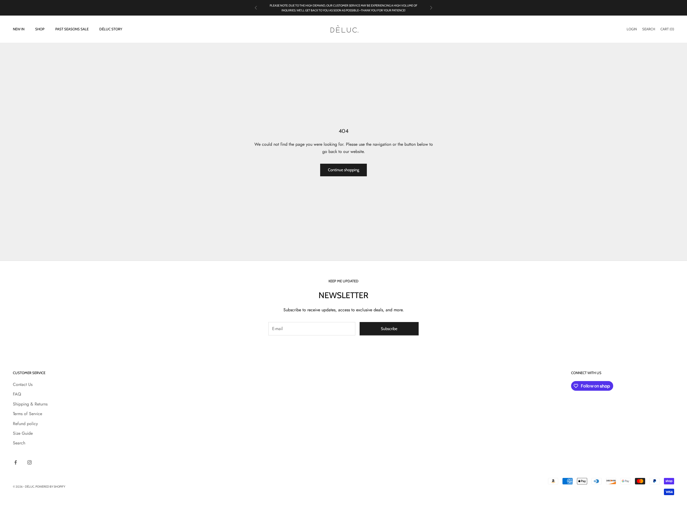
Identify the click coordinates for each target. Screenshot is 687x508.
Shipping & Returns (30, 404)
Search (19, 443)
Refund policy (25, 424)
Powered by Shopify (50, 486)
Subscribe (389, 328)
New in (18, 29)
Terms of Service (27, 414)
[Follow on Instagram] (29, 462)
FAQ (17, 394)
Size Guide (23, 433)
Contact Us (22, 384)
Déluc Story (110, 29)
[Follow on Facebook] (15, 462)
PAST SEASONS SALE (72, 29)
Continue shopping (343, 169)
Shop (40, 29)
